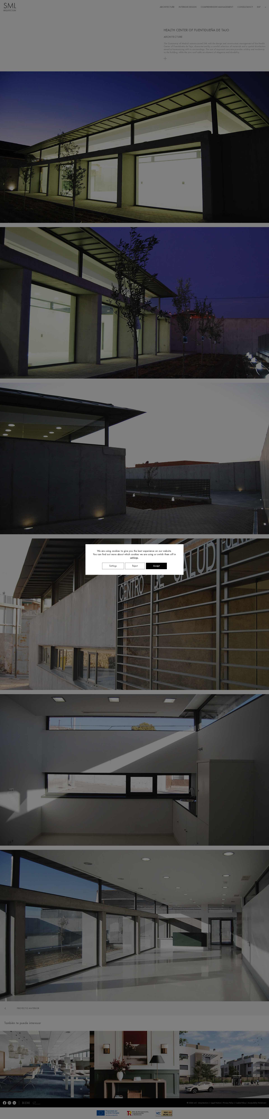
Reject (135, 566)
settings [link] (134, 558)
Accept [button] (156, 566)
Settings (113, 566)
